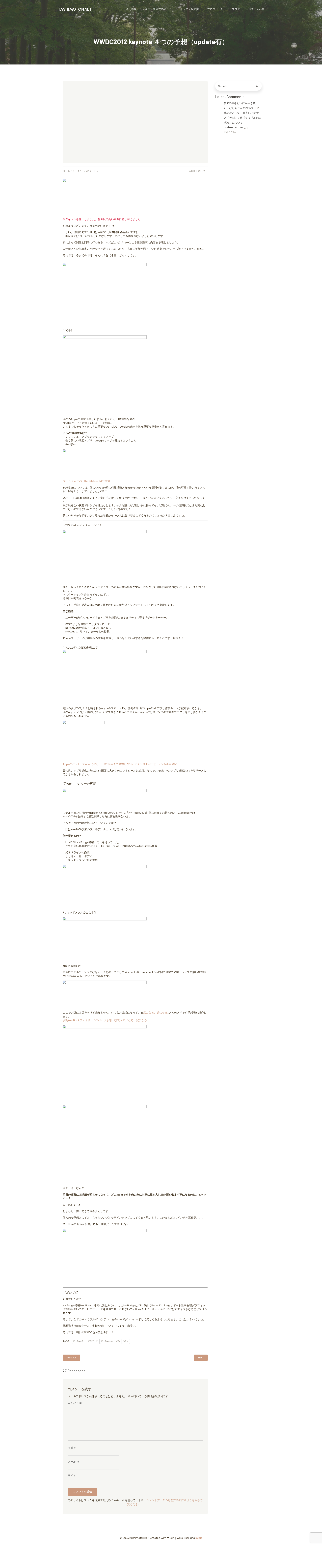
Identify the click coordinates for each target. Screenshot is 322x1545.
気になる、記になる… (156, 1012)
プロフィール (215, 9)
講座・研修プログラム (158, 9)
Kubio (199, 1537)
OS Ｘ (126, 1341)
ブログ (236, 9)
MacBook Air (107, 1341)
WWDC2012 (93, 1341)
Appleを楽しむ (197, 170)
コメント (75, 1402)
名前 (72, 1447)
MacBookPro (79, 1341)
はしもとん (69, 170)
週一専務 (131, 9)
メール (73, 1461)
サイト (72, 1475)
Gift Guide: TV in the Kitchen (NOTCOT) (87, 481)
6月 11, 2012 (84, 170)
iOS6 (118, 1341)
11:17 (96, 170)
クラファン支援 (189, 9)
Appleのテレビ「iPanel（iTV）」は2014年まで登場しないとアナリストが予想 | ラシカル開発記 (120, 764)
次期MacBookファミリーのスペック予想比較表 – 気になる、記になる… (105, 1020)
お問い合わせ (256, 9)
